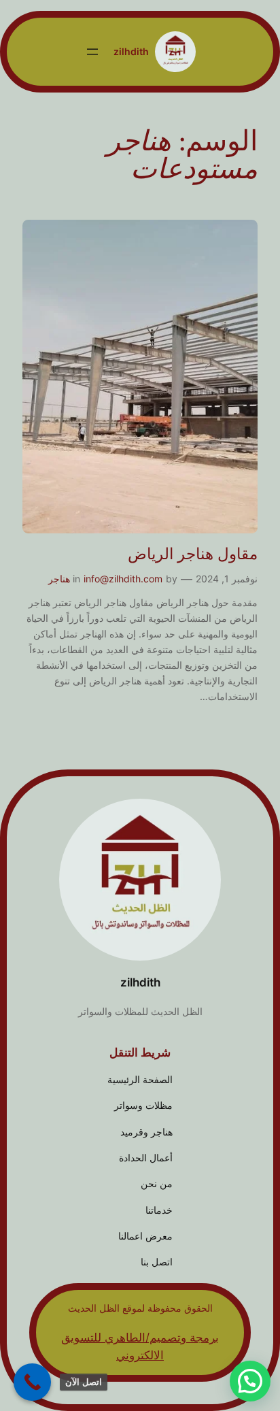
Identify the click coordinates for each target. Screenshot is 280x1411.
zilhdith (131, 51)
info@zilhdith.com (123, 578)
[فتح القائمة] (92, 52)
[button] (250, 1381)
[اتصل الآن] (32, 1382)
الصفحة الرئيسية (140, 1079)
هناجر (59, 578)
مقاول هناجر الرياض (193, 554)
